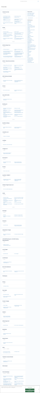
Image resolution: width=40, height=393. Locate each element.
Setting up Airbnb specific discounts (7, 65)
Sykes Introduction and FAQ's (6, 351)
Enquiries (28, 34)
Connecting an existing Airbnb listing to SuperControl (7, 33)
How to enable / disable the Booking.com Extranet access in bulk (18, 112)
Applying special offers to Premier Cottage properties (7, 307)
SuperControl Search (29, 25)
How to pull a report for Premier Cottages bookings (18, 305)
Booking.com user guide (17, 108)
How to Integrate (16, 253)
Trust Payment (29, 52)
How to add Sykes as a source (6, 352)
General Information (5, 253)
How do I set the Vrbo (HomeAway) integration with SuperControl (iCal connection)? (7, 379)
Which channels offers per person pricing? (18, 23)
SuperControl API (29, 38)
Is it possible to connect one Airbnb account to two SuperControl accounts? (8, 35)
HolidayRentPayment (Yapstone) (31, 49)
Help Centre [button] (2, 0)
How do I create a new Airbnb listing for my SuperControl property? (19, 33)
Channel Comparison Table (17, 16)
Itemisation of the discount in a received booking (18, 67)
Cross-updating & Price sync (30, 40)
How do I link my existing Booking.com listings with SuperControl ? (18, 110)
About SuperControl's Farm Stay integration (7, 162)
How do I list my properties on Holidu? (18, 197)
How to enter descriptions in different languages (18, 384)
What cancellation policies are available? (17, 200)
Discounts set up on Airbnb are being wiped (18, 65)
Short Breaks (29, 31)
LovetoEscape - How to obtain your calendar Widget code (7, 262)
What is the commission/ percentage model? (18, 199)
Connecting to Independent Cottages (18, 234)
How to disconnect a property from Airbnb (18, 35)
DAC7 (28, 56)
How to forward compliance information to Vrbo (19, 381)
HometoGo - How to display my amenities (7, 216)
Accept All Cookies (30, 391)
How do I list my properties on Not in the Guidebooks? (19, 271)
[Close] (39, 389)
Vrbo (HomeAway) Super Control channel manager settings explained (7, 384)
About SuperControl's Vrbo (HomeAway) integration (8, 376)
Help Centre (2, 5)
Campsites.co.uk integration (6, 136)
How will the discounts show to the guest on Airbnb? (7, 67)
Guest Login (28, 33)
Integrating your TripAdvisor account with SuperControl (7, 361)
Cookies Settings (30, 387)
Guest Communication (30, 32)
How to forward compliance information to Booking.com (8, 114)
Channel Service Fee (16, 17)
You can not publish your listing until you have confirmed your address (19, 38)
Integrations (28, 37)
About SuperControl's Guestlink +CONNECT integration (7, 179)
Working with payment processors (31, 48)
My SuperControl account (30, 59)
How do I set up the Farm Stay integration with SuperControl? (18, 162)
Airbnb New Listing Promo (6, 36)
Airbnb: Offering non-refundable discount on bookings (7, 71)
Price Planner (29, 30)
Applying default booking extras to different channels (18, 19)
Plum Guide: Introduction (6, 294)
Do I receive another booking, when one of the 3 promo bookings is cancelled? (8, 56)
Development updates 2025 (30, 62)
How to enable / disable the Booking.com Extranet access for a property (7, 113)
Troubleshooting (29, 61)
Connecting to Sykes (16, 351)
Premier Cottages (5, 305)
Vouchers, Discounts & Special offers (31, 45)
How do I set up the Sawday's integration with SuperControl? (6, 316)
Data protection (29, 22)
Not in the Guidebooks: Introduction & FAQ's (7, 271)
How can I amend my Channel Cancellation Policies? (17, 21)
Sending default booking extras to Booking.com (18, 114)
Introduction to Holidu (5, 197)
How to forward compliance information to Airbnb (8, 38)
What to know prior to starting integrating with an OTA (6, 17)
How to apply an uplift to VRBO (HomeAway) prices (6, 381)
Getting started (29, 21)
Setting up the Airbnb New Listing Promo (18, 37)
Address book (29, 24)
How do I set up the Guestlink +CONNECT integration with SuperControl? (17, 180)
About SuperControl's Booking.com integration (7, 108)
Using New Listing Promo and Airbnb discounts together (7, 69)
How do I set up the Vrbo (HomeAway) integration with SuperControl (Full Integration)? (18, 377)
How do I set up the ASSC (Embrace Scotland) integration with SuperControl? (18, 81)
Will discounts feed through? (17, 202)
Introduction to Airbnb (5, 31)
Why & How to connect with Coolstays (7, 144)
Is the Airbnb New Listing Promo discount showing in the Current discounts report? (7, 54)
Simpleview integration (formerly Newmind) (7, 334)
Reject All (30, 389)
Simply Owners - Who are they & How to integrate (8, 343)
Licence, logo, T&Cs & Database (31, 26)
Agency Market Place (29, 39)
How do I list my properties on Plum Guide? (18, 295)
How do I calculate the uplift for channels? (7, 19)
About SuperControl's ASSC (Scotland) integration (7, 80)
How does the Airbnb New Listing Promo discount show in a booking (8, 51)
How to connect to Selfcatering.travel (18, 325)
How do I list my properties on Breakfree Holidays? (17, 127)
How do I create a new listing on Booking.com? (7, 110)
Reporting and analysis (30, 57)
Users (28, 23)
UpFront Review (29, 41)
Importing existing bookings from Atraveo (18, 90)
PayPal (28, 50)
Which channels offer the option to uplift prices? (8, 23)
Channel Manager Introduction (6, 16)
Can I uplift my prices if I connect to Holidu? (7, 202)
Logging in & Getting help (30, 36)
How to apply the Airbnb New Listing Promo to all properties (18, 51)
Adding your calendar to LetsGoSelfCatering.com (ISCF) (7, 245)
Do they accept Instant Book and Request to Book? (7, 296)
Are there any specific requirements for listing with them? (8, 200)
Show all (13, 41)
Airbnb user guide (16, 31)
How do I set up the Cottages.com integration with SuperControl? (7, 153)
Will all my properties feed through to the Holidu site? (7, 204)
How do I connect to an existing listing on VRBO (18, 379)
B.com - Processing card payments (18, 116)
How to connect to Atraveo (6, 90)
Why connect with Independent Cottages (7, 234)
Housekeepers (29, 35)
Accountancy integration (30, 58)
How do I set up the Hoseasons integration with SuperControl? (18, 225)
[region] (20, 389)
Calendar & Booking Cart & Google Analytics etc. (31, 47)
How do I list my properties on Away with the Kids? (7, 99)
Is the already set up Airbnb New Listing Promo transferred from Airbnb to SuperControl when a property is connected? (19, 54)
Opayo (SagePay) (29, 51)
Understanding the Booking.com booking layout (7, 116)
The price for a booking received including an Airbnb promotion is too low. (18, 70)
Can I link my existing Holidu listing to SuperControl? (7, 199)
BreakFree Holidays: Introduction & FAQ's (7, 127)
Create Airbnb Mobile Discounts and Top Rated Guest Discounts (18, 56)
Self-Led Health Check (30, 60)
